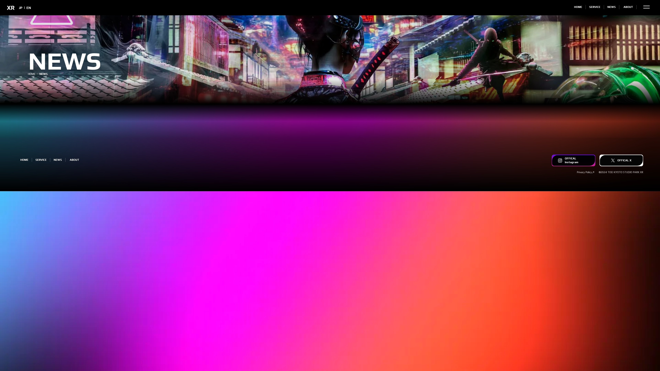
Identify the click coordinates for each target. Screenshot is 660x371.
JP (20, 7)
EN (28, 7)
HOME (32, 74)
